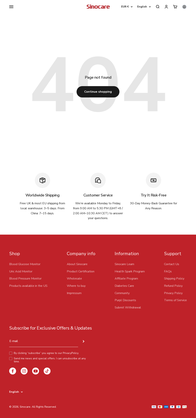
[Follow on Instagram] (24, 371)
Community (122, 293)
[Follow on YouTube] (35, 371)
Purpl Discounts (125, 300)
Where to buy (76, 286)
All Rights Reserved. (44, 407)
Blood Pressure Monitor (25, 278)
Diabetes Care (124, 286)
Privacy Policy (173, 293)
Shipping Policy (174, 278)
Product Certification (80, 271)
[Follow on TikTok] (47, 371)
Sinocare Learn (124, 264)
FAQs (168, 271)
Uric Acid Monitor (20, 271)
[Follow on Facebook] (12, 371)
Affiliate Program (126, 278)
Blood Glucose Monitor (24, 264)
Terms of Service (175, 300)
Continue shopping (98, 92)
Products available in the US (28, 286)
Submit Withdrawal (128, 307)
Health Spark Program (130, 271)
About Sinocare (77, 264)
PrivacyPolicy (70, 353)
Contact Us (171, 264)
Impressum (74, 293)
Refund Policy (173, 286)
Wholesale (74, 278)
